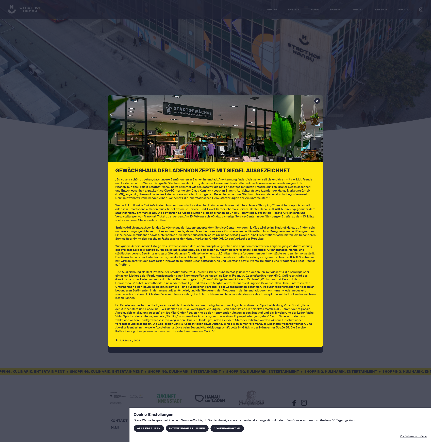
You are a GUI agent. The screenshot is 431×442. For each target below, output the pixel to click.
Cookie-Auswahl (227, 428)
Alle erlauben (149, 428)
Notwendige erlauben (187, 428)
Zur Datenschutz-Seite (413, 436)
